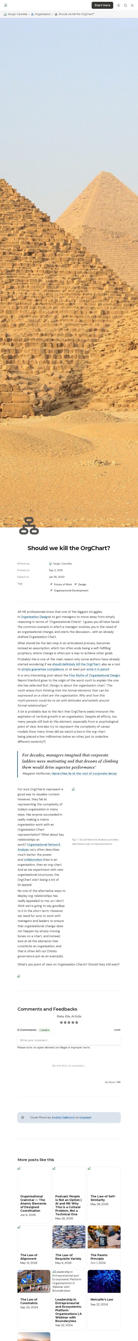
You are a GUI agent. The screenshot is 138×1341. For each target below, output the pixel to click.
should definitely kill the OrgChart (76, 664)
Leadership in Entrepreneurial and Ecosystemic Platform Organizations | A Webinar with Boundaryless (66, 1281)
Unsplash (85, 1117)
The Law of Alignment (31, 1227)
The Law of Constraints (32, 1272)
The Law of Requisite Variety (66, 1229)
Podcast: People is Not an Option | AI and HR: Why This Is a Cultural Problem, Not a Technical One (68, 1176)
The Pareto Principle (101, 1227)
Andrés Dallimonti (63, 1117)
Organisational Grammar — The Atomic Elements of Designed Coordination (33, 1174)
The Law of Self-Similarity (104, 1169)
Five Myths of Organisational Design (94, 675)
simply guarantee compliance (43, 669)
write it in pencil (97, 669)
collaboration (33, 860)
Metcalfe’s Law (97, 1272)
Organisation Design (35, 617)
